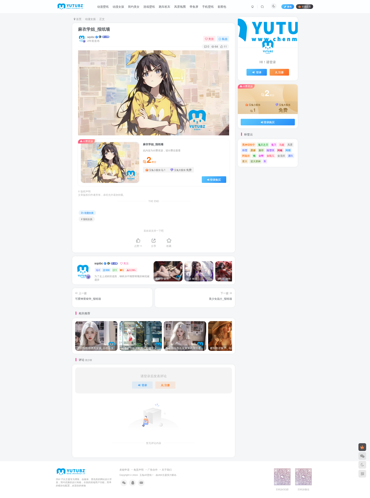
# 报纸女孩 (86, 219)
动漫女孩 (118, 6)
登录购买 (215, 179)
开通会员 (306, 6)
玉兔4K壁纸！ (147, 474)
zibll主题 (162, 474)
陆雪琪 (270, 150)
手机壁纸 (208, 6)
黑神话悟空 (248, 144)
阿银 (280, 150)
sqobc (91, 37)
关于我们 (167, 469)
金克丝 (281, 155)
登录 (144, 385)
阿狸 (288, 150)
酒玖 (290, 155)
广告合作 (153, 469)
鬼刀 (273, 144)
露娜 (253, 150)
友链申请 (124, 469)
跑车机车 (164, 6)
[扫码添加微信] (362, 456)
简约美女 (134, 6)
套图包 (222, 6)
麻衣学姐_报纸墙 (94, 29)
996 (108, 270)
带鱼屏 (194, 6)
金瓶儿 (270, 155)
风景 (290, 144)
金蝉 (261, 155)
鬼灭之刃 (263, 144)
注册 (167, 385)
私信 (224, 39)
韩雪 (244, 150)
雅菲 (261, 150)
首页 (78, 19)
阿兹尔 (246, 155)
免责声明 (139, 469)
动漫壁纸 (103, 6)
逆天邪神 (256, 161)
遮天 (244, 161)
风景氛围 (180, 6)
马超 (281, 144)
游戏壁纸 (149, 6)
